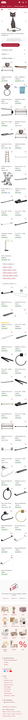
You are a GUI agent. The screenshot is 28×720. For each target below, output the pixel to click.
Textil (23, 614)
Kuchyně (23, 626)
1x (8, 322)
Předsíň (14, 649)
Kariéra (6, 664)
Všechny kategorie (19, 6)
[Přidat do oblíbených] (25, 62)
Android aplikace (10, 702)
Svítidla (5, 626)
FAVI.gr (9, 716)
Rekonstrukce (14, 626)
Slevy (23, 649)
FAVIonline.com (6, 706)
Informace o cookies (9, 695)
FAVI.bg (4, 716)
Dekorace (9, 6)
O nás (5, 678)
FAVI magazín (7, 686)
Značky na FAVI (8, 682)
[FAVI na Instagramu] (7, 671)
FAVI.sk (4, 711)
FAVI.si (13, 716)
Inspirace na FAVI (8, 684)
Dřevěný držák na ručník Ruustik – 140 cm (12, 166)
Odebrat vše (6, 598)
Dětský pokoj (5, 650)
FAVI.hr (4, 713)
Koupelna (5, 637)
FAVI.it (9, 713)
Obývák (14, 637)
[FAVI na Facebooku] (5, 671)
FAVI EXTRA (7, 691)
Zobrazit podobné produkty (10, 45)
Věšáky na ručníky (12, 9)
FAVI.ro (14, 711)
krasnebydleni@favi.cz (11, 660)
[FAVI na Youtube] (11, 671)
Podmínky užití (8, 693)
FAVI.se (14, 713)
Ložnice (23, 637)
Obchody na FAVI (8, 680)
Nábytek (3, 6)
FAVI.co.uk (19, 713)
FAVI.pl (9, 711)
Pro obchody (7, 689)
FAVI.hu (18, 711)
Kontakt (6, 662)
